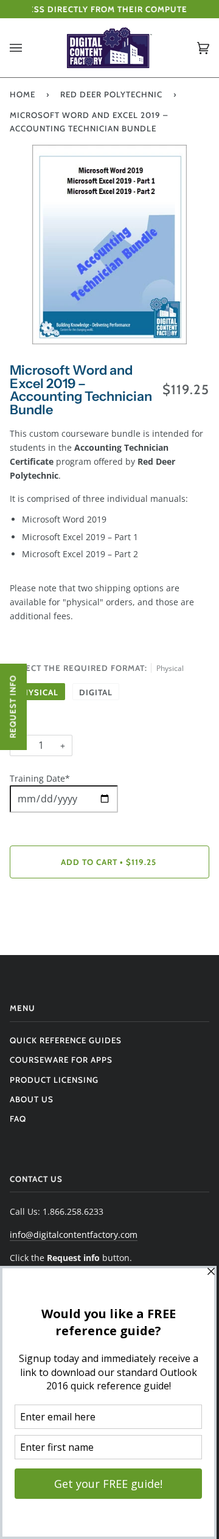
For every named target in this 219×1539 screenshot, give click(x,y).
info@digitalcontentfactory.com (73, 1234)
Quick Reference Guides (66, 1040)
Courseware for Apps (61, 1060)
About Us (32, 1099)
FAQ (18, 1119)
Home (22, 94)
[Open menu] (28, 47)
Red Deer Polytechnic (111, 94)
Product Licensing (54, 1080)
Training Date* (40, 778)
